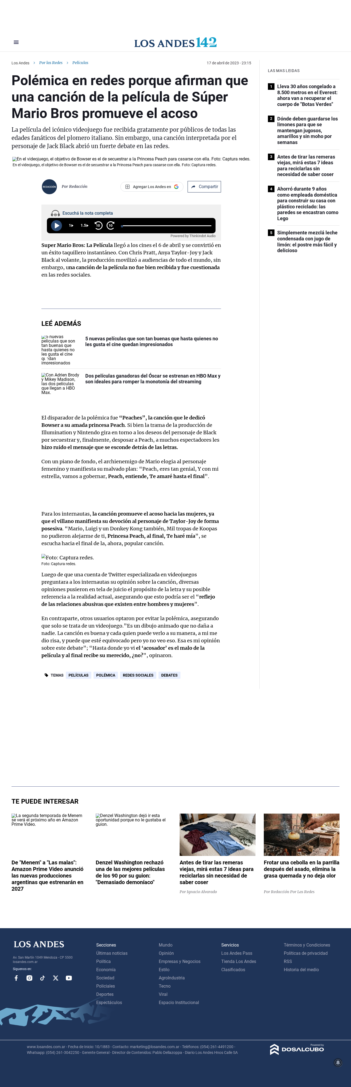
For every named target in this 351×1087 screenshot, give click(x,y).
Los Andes (20, 63)
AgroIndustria (172, 977)
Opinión (166, 953)
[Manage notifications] (338, 1062)
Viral (163, 994)
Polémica (105, 675)
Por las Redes (51, 62)
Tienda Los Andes (238, 961)
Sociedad (105, 977)
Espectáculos (109, 1002)
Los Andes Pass (236, 953)
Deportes (105, 994)
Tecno (165, 986)
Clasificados (233, 969)
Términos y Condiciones (307, 945)
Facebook (16, 978)
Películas (79, 675)
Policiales (105, 986)
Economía (106, 969)
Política (103, 961)
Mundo (165, 945)
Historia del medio (301, 969)
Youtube (69, 978)
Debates (169, 675)
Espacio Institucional (179, 1002)
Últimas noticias (112, 953)
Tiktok (42, 978)
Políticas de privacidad (306, 953)
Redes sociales (138, 675)
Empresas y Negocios (179, 961)
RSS (288, 961)
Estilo (164, 969)
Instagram (29, 978)
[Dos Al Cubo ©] (297, 1053)
